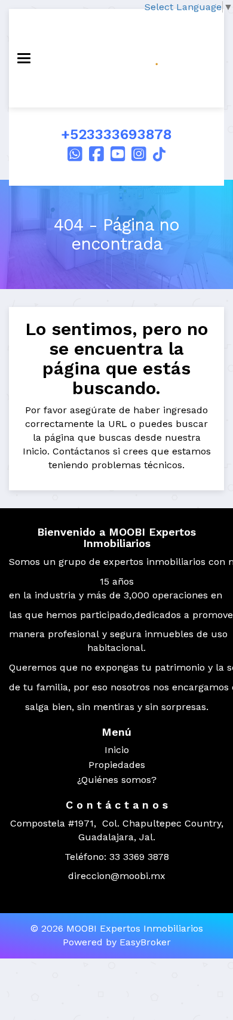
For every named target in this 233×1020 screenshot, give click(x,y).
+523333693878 (116, 134)
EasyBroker (145, 942)
